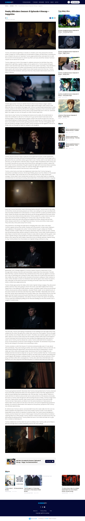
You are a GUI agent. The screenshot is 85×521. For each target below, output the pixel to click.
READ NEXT (49, 461)
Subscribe (76, 2)
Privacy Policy (44, 510)
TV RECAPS (35, 2)
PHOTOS (47, 2)
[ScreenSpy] (9, 2)
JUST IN (56, 2)
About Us (35, 510)
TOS (51, 510)
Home (6, 6)
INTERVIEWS (41, 2)
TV (16, 6)
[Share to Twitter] (52, 18)
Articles (12, 6)
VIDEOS (52, 2)
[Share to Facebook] (50, 18)
